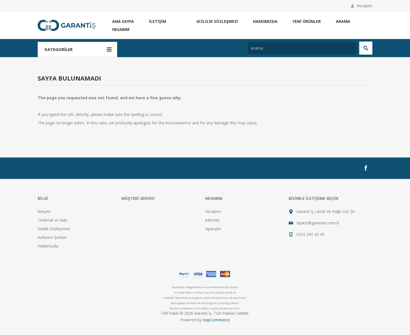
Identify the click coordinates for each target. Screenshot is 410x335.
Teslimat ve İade (52, 220)
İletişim (157, 21)
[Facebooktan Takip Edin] (365, 168)
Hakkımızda (265, 21)
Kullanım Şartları (52, 237)
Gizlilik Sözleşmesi (217, 21)
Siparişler (213, 228)
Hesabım (364, 5)
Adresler (212, 220)
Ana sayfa (123, 21)
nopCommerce (216, 319)
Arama (343, 21)
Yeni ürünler (307, 21)
